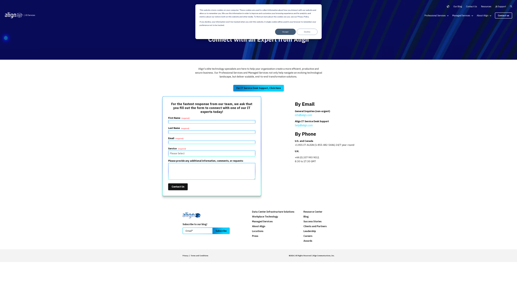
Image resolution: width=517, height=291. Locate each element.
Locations (257, 231)
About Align (482, 15)
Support (502, 6)
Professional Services (435, 15)
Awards (307, 241)
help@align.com (304, 125)
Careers (307, 236)
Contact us (503, 15)
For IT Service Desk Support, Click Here (258, 88)
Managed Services (461, 15)
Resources (486, 6)
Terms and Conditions (199, 256)
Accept (285, 32)
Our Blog (457, 6)
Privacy (185, 256)
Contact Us (471, 6)
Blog (306, 216)
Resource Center (312, 212)
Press (255, 236)
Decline (307, 32)
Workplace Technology (265, 216)
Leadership (309, 231)
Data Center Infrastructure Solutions (273, 212)
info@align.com (303, 115)
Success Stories (312, 221)
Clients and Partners (315, 226)
